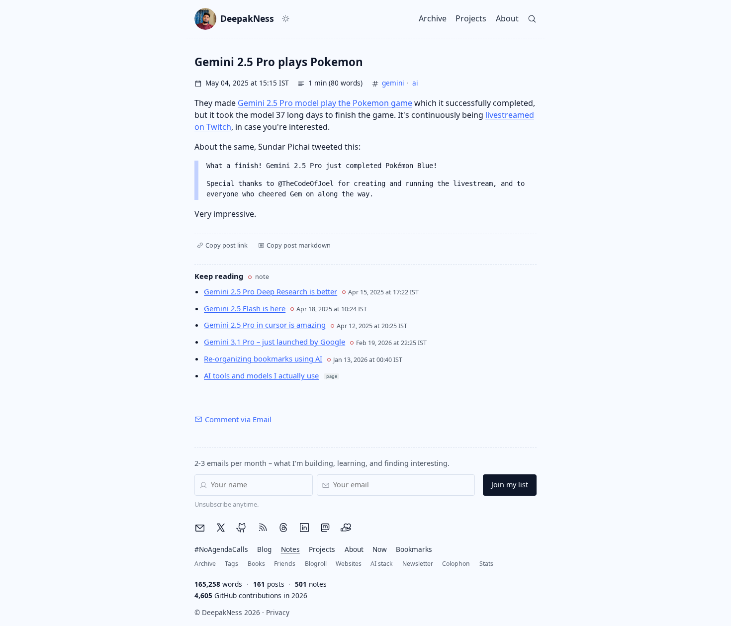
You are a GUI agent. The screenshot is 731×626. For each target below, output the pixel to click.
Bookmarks (414, 549)
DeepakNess (247, 18)
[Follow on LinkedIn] (304, 528)
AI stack (381, 563)
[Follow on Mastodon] (325, 528)
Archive (433, 18)
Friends (284, 563)
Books (256, 563)
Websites (349, 563)
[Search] (532, 18)
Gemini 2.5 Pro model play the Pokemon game (325, 102)
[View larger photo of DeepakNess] (205, 19)
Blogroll (316, 563)
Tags (231, 563)
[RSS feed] (263, 528)
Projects (471, 18)
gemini (393, 83)
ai (415, 83)
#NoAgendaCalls (221, 549)
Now (379, 549)
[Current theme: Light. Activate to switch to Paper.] (285, 18)
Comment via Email (238, 419)
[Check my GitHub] (242, 528)
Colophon (456, 563)
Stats (486, 563)
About (507, 18)
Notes (290, 549)
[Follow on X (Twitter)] (221, 528)
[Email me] (199, 528)
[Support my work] (346, 528)
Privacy (277, 612)
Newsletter (417, 563)
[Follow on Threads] (283, 528)
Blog (264, 549)
